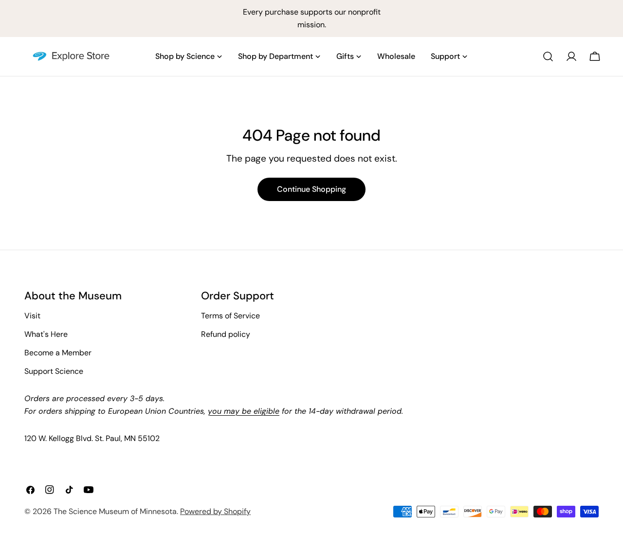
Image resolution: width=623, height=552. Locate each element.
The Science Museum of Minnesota (115, 511)
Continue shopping (311, 189)
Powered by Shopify (215, 511)
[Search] (548, 56)
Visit (32, 316)
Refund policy (225, 334)
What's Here (46, 334)
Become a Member (58, 353)
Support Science (53, 371)
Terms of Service (230, 316)
